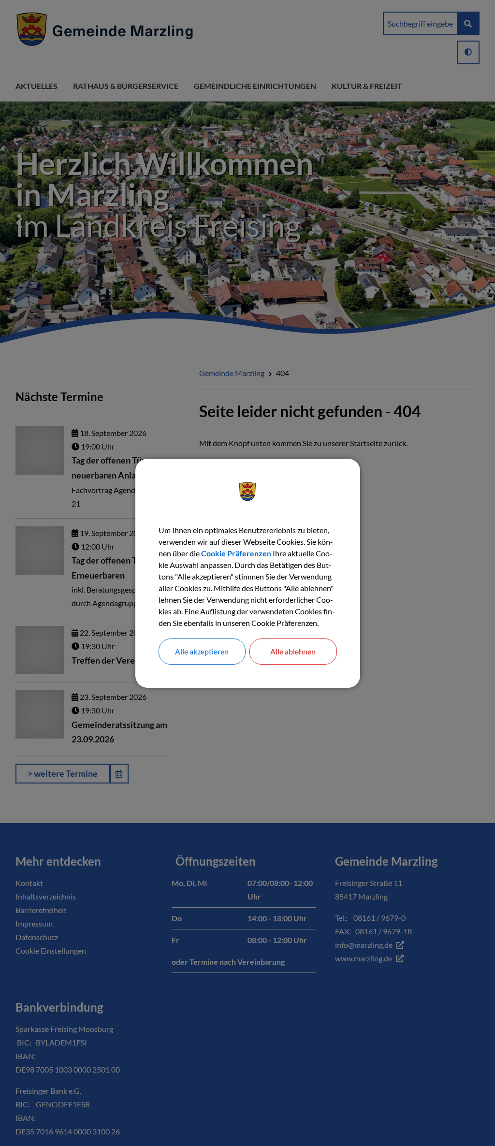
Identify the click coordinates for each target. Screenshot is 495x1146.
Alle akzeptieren (202, 651)
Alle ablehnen (293, 651)
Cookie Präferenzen (236, 553)
